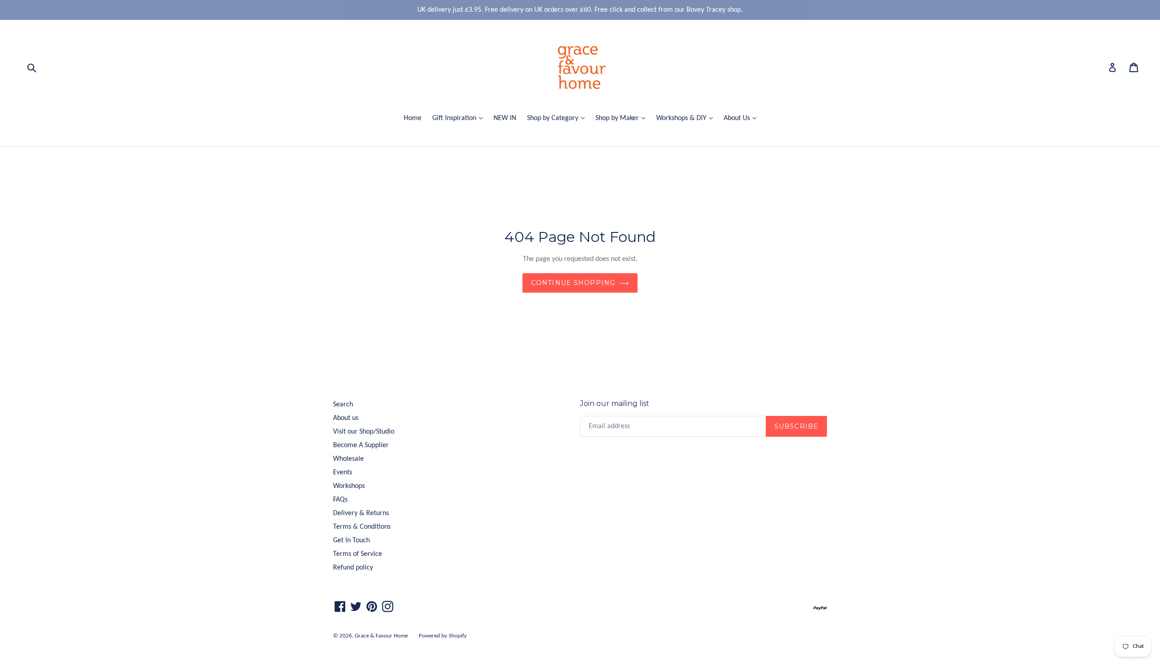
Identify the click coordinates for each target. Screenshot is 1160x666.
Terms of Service (357, 554)
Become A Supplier (361, 445)
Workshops (349, 486)
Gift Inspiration (459, 118)
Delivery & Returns (361, 513)
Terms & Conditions (362, 527)
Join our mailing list (614, 403)
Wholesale (348, 459)
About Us (742, 118)
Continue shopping (573, 283)
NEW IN (504, 118)
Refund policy (353, 567)
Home (412, 118)
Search (343, 404)
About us (345, 418)
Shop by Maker (622, 118)
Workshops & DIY (686, 118)
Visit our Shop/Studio (363, 431)
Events (342, 472)
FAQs (340, 499)
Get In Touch (351, 540)
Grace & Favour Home (381, 636)
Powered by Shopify (443, 636)
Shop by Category (558, 118)
